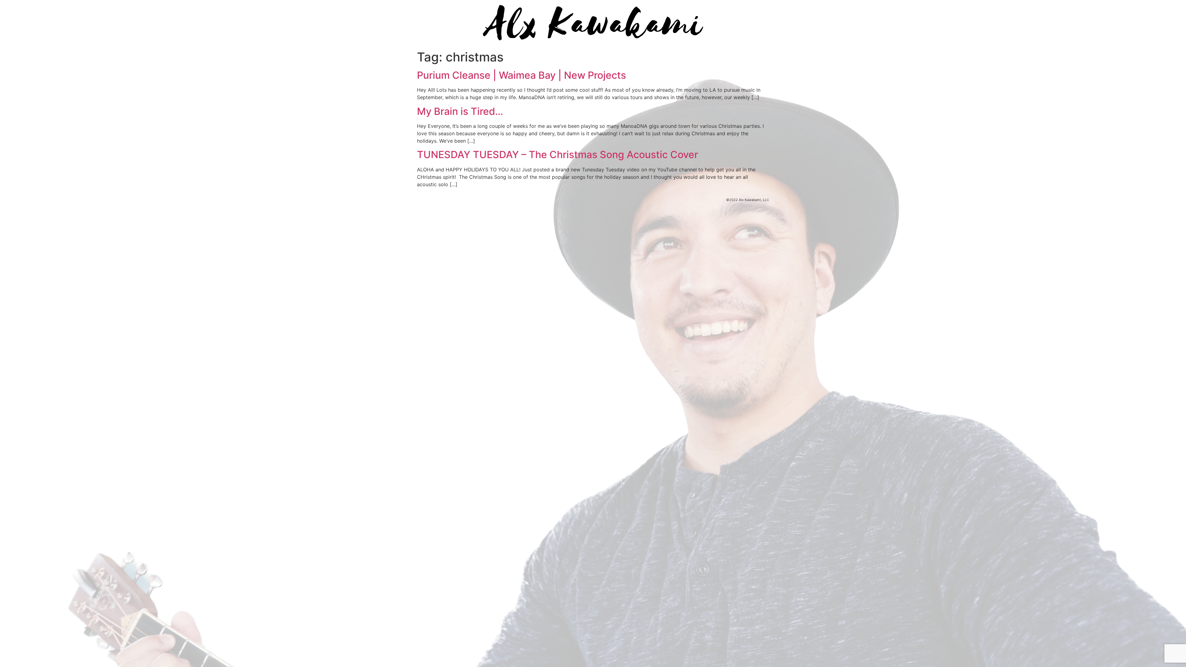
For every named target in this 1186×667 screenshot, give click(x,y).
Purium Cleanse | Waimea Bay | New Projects (521, 75)
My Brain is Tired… (460, 111)
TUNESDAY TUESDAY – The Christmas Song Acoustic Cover (557, 155)
